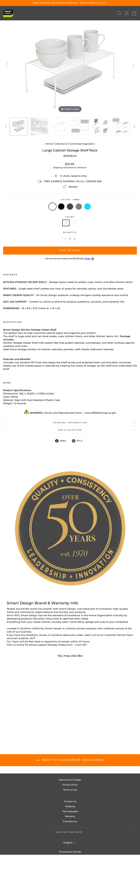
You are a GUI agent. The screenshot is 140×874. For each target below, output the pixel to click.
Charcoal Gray (78, 206)
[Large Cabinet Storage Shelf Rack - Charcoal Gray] (33, 728)
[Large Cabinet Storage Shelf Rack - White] (20, 728)
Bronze (70, 206)
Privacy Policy (70, 784)
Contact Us (70, 801)
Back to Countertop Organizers (72, 760)
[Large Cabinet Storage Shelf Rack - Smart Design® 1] (19, 126)
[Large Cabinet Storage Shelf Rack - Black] (24, 728)
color (70, 199)
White (52, 206)
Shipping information (70, 422)
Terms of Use (70, 789)
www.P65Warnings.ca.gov (100, 412)
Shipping (57, 167)
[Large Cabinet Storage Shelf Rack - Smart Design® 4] (80, 126)
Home (48, 143)
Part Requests (70, 811)
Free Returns (70, 821)
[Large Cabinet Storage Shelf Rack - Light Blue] (37, 728)
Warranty (70, 816)
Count (70, 217)
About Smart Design (70, 779)
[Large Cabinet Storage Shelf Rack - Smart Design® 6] (121, 126)
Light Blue (87, 206)
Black (61, 206)
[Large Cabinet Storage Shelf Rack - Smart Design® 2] (39, 126)
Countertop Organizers (81, 143)
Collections (60, 143)
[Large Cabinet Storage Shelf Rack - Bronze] (29, 728)
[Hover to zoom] (70, 66)
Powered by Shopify (70, 851)
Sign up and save (69, 832)
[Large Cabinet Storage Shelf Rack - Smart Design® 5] (100, 126)
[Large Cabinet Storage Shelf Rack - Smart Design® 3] (60, 126)
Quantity (70, 232)
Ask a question (70, 430)
